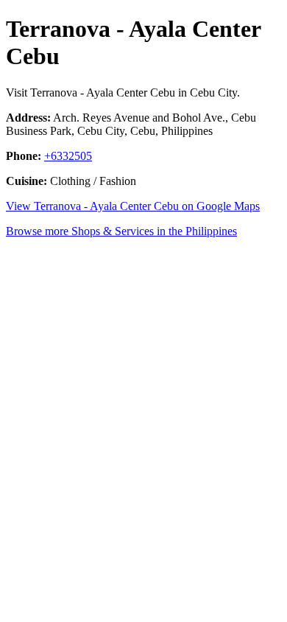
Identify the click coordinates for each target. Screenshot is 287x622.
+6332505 (68, 156)
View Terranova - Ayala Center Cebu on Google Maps (133, 206)
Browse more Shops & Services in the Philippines (121, 231)
